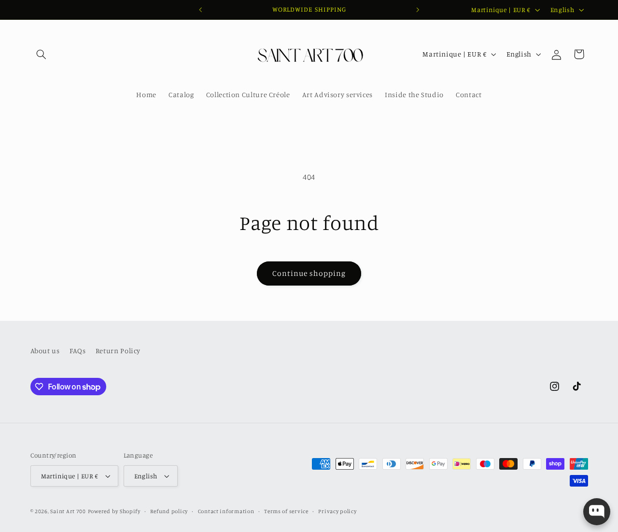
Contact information (226, 511)
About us (45, 350)
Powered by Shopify (114, 511)
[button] (41, 54)
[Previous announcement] (200, 9)
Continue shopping (309, 273)
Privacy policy (337, 511)
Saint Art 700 (68, 511)
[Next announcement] (417, 9)
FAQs (78, 350)
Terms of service (286, 511)
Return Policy (118, 350)
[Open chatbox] (596, 511)
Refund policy (169, 511)
